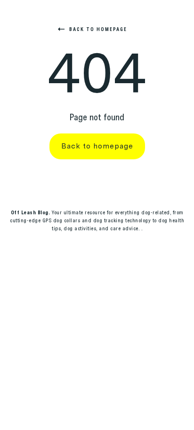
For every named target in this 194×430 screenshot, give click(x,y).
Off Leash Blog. (30, 212)
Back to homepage (98, 29)
